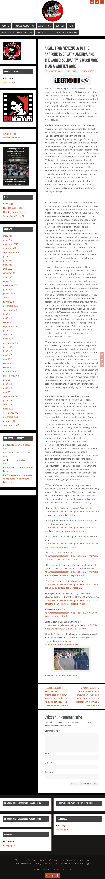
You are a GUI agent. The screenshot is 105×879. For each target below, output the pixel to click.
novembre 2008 (10, 416)
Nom (48, 753)
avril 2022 (7, 268)
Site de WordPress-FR (13, 216)
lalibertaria (55, 71)
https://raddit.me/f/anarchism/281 (61, 644)
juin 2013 (7, 351)
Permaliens (72, 675)
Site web (49, 772)
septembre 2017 (11, 310)
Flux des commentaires (14, 212)
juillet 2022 (8, 256)
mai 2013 (7, 355)
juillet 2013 (8, 347)
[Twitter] (102, 359)
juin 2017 (7, 314)
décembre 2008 (10, 412)
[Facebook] (102, 364)
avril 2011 (7, 392)
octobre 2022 (9, 248)
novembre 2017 (10, 305)
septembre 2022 (11, 252)
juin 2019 (7, 289)
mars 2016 (8, 338)
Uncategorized (86, 71)
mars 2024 (8, 240)
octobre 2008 (9, 421)
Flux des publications (13, 207)
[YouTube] (102, 354)
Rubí (5, 475)
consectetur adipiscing (52, 863)
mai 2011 (7, 388)
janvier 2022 (9, 272)
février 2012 (8, 367)
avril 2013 (7, 359)
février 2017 (8, 322)
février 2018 (8, 301)
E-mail (48, 762)
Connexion (8, 203)
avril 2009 (7, 404)
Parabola (57, 869)
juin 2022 (7, 260)
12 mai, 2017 (70, 71)
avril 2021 (7, 277)
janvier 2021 (9, 281)
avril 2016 (7, 334)
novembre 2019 (10, 285)
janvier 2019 (9, 293)
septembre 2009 (11, 396)
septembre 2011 (11, 375)
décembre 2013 (10, 343)
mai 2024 (7, 235)
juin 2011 (7, 384)
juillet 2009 (8, 400)
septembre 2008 (11, 425)
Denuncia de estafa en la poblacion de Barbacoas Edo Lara (17, 479)
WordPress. (67, 869)
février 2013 (8, 363)
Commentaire (52, 730)
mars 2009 (8, 408)
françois (7, 467)
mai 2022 (7, 264)
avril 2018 (7, 297)
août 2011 (8, 379)
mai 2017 (7, 318)
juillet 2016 (8, 330)
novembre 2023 (10, 244)
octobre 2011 (9, 371)
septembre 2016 (11, 326)
